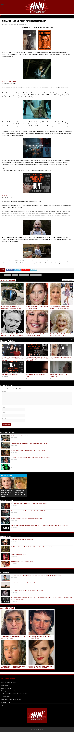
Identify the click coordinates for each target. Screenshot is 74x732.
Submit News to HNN (6, 688)
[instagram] (42, 729)
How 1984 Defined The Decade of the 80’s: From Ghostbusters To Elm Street (30, 457)
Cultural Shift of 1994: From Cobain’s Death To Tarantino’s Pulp (27, 465)
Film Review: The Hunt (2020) (11, 374)
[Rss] (31, 729)
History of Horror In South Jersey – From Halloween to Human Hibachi (29, 443)
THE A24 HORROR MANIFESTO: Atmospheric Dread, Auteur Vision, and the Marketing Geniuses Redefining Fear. (39, 525)
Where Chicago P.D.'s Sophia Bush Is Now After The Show (37, 307)
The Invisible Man (24, 275)
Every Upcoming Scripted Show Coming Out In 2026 (20, 492)
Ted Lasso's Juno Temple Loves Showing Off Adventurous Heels (59, 307)
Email (3, 412)
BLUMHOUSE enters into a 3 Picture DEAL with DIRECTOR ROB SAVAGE (12, 359)
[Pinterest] (37, 729)
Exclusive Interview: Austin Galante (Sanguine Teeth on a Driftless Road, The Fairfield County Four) (36, 575)
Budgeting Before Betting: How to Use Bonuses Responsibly (26, 518)
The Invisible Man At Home (9, 81)
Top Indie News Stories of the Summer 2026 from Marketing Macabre (29, 503)
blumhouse (8, 275)
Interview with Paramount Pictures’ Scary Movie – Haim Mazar (27, 590)
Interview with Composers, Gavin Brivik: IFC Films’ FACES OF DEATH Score (30, 583)
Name (3, 407)
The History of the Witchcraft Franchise (21, 435)
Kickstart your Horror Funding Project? (10, 691)
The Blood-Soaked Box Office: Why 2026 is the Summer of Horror (28, 450)
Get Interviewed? (5, 696)
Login (2, 705)
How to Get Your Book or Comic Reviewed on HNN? (14, 693)
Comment (4, 391)
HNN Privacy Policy (5, 702)
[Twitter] (35, 729)
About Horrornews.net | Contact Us (10, 682)
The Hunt (15, 275)
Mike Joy (5, 24)
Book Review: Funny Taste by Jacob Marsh (22, 539)
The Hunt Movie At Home (8, 195)
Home (1, 15)
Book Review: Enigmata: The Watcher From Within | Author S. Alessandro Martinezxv (33, 547)
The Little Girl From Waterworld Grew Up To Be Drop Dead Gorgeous (13, 666)
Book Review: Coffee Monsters (19, 554)
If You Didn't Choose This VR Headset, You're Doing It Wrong (11, 307)
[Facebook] (33, 729)
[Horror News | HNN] (37, 7)
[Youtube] (40, 729)
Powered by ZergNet (69, 339)
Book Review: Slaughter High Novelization (22, 561)
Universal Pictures (36, 275)
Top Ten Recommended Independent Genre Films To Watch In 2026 (28, 510)
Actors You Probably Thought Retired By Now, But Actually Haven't (40, 666)
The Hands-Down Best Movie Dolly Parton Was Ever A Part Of (61, 334)
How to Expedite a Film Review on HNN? (11, 699)
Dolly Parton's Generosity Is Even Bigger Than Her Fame (36, 334)
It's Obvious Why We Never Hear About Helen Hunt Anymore (7, 493)
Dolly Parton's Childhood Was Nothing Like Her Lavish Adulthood (12, 334)
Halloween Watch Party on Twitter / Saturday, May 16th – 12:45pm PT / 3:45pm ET (37, 359)
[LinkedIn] (38, 729)
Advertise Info (4, 685)
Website (4, 418)
